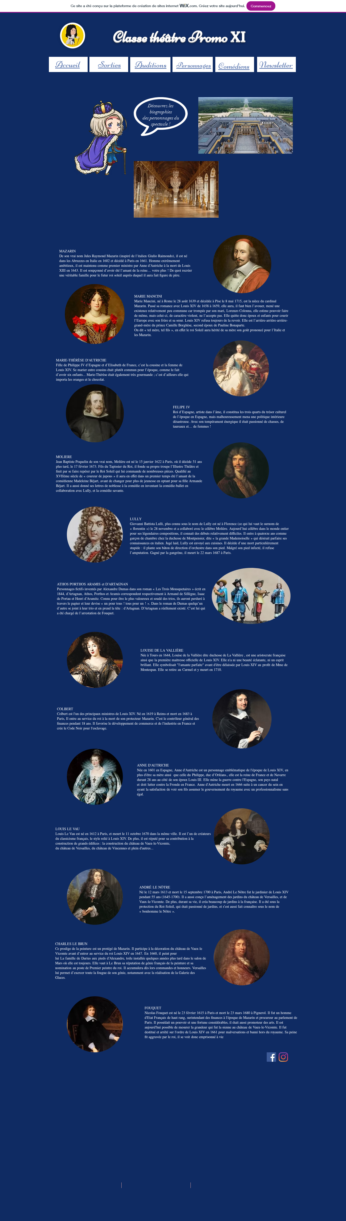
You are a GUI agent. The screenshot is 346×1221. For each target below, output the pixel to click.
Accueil (67, 64)
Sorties (109, 64)
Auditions (150, 64)
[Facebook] (271, 1057)
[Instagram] (283, 1057)
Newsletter (276, 64)
